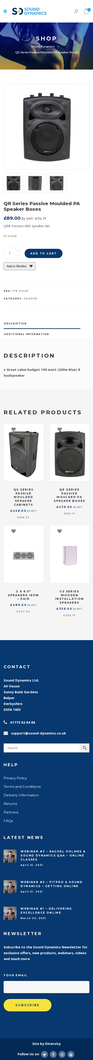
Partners (11, 812)
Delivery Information (21, 795)
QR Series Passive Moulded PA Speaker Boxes (69, 495)
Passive (30, 298)
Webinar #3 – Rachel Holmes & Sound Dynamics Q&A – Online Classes (53, 855)
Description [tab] (15, 323)
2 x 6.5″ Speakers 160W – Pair (23, 595)
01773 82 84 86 (22, 722)
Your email (16, 975)
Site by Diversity (46, 1043)
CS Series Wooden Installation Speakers (69, 597)
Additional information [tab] (26, 334)
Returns (10, 804)
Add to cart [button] (38, 429)
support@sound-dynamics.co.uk (38, 733)
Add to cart (43, 253)
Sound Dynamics (42, 46)
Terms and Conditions (22, 786)
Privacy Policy (15, 778)
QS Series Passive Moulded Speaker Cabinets (24, 497)
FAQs (8, 821)
